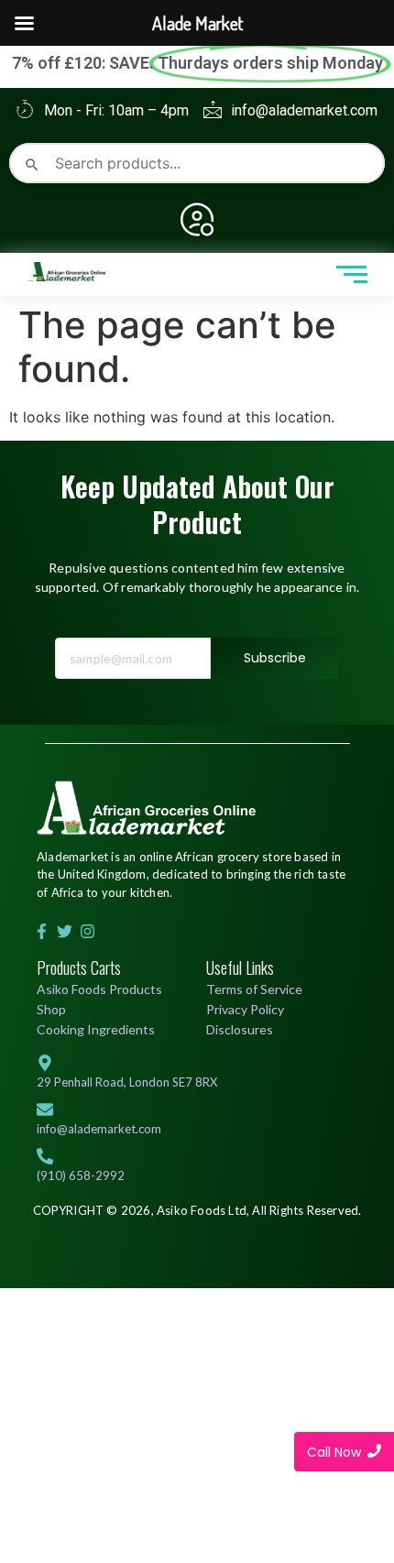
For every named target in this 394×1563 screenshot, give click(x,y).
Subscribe (275, 658)
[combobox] (197, 163)
